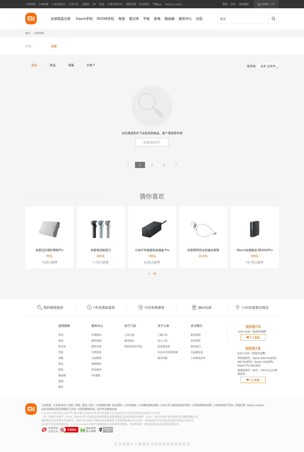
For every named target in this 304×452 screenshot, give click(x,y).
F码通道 (95, 375)
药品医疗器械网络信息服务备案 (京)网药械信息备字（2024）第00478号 (127, 416)
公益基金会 (197, 352)
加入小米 (163, 340)
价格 (91, 65)
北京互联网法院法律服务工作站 (58, 409)
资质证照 (131, 4)
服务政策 (96, 340)
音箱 (60, 381)
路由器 (62, 375)
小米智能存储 (103, 405)
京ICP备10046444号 (84, 413)
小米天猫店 (130, 405)
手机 (60, 334)
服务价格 (96, 346)
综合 (34, 65)
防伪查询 (96, 369)
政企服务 (117, 405)
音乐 (91, 405)
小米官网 (30, 4)
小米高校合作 (198, 358)
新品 (53, 65)
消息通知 (244, 4)
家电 (60, 369)
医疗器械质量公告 (188, 416)
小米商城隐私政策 (202, 405)
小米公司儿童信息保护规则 (175, 405)
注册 (232, 4)
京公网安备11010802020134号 (114, 413)
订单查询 (96, 352)
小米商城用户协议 (223, 405)
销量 (71, 65)
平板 (60, 352)
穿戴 (60, 358)
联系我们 (196, 346)
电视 (60, 340)
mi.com (48, 413)
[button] (149, 274)
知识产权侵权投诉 (99, 424)
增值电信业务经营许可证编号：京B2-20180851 (67, 420)
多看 (77, 405)
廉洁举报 (163, 358)
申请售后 (96, 334)
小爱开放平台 (115, 4)
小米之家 (129, 334)
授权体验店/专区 (133, 346)
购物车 (269, 4)
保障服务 (96, 363)
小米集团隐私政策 (148, 405)
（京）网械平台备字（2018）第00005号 (63, 416)
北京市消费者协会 (107, 409)
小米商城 (43, 4)
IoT (94, 4)
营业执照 (172, 416)
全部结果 (39, 33)
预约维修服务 (53, 307)
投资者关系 (164, 346)
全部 (54, 46)
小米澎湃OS (58, 4)
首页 (27, 33)
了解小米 (163, 334)
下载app (157, 5)
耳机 (60, 363)
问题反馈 (240, 405)
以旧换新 (96, 358)
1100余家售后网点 (255, 307)
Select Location (173, 4)
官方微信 (196, 340)
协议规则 (144, 4)
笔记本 (62, 346)
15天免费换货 (154, 307)
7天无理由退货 (104, 307)
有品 (101, 4)
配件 (60, 387)
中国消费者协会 (86, 409)
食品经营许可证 (153, 420)
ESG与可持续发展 (168, 352)
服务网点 (129, 340)
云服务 (85, 4)
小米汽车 (74, 4)
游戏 (84, 405)
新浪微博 (196, 334)
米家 (70, 405)
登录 (225, 4)
